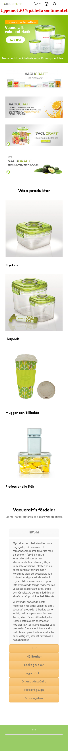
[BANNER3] (34, 163)
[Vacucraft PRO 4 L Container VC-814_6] (34, 449)
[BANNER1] (34, 79)
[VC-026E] (34, 228)
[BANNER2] (34, 135)
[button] (37, 3)
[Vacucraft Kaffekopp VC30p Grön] (34, 376)
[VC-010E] (34, 302)
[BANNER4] (34, 107)
